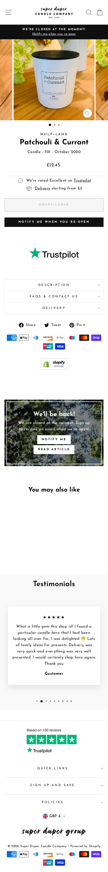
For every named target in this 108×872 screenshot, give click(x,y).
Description (54, 285)
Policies (52, 802)
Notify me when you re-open (54, 222)
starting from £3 (58, 188)
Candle (34, 152)
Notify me (54, 439)
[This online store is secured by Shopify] (54, 369)
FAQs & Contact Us (54, 296)
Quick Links (52, 768)
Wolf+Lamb (54, 134)
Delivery (54, 308)
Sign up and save (52, 785)
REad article (54, 449)
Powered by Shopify (85, 846)
